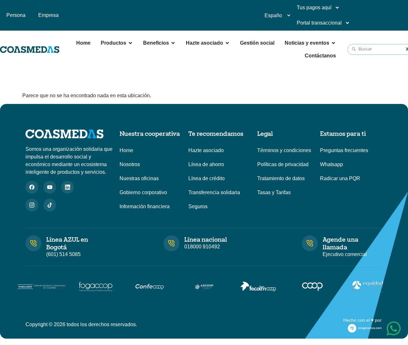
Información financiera (145, 206)
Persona (16, 15)
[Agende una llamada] (310, 243)
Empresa (48, 15)
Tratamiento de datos (281, 178)
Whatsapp (331, 164)
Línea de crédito (206, 178)
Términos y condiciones (284, 150)
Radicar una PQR (340, 178)
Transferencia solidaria (214, 192)
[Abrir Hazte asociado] (227, 43)
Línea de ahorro (206, 164)
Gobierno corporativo (143, 192)
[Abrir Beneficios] (173, 43)
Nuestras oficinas (139, 178)
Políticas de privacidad (283, 164)
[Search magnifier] (354, 49)
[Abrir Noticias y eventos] (333, 43)
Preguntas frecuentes (344, 150)
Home (126, 150)
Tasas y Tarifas (274, 192)
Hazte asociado (206, 150)
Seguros (198, 206)
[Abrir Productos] (130, 43)
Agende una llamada (340, 243)
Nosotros (130, 164)
